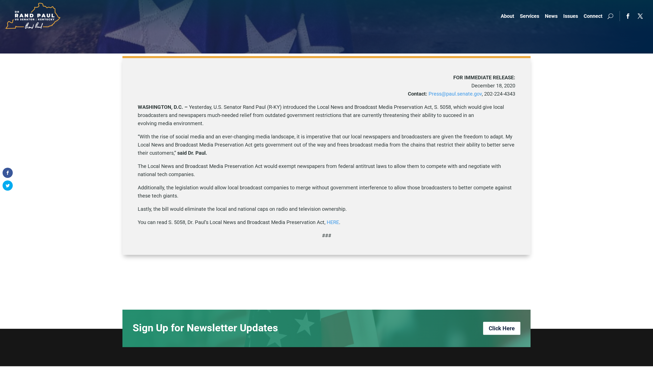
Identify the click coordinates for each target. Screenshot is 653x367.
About (507, 16)
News (551, 16)
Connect (593, 16)
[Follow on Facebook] (628, 16)
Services (529, 16)
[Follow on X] (640, 16)
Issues (570, 16)
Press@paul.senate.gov (455, 94)
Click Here (502, 328)
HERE (333, 222)
